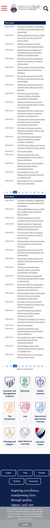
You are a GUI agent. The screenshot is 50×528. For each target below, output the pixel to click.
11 (7, 192)
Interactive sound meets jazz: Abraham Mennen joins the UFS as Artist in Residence (30, 157)
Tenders (16, 481)
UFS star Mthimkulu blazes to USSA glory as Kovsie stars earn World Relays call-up (31, 38)
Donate (41, 473)
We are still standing (25, 151)
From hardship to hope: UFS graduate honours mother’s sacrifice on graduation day (30, 174)
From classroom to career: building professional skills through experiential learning (30, 166)
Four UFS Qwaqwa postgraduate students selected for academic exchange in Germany (29, 139)
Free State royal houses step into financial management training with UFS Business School (30, 130)
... (3, 192)
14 (19, 192)
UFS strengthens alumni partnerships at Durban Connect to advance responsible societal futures (31, 122)
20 (42, 192)
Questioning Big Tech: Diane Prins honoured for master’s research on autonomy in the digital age (30, 113)
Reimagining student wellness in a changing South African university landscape (30, 87)
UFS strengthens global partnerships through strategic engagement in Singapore (30, 70)
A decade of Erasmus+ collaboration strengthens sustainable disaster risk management (30, 29)
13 (15, 192)
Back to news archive (25, 369)
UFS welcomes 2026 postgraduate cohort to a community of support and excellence (30, 61)
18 (34, 192)
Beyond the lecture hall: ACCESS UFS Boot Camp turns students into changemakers (30, 78)
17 (31, 192)
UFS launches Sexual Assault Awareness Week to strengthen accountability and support (28, 96)
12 (11, 192)
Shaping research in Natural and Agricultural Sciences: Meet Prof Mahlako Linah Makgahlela (29, 52)
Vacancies (33, 481)
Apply (8, 473)
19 (38, 192)
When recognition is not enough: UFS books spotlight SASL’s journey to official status (31, 104)
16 (27, 192)
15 (23, 192)
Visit (25, 473)
